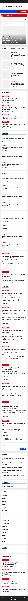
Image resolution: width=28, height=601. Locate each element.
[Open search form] (15, 11)
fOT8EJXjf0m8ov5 (7, 42)
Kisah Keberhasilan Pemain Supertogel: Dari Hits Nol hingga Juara (13, 40)
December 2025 (5, 520)
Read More (6, 268)
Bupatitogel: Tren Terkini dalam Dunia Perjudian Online (13, 387)
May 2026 (4, 504)
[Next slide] (25, 24)
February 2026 (5, 514)
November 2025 (5, 523)
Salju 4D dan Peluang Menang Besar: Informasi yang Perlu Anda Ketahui (6, 55)
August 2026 (4, 495)
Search (3, 445)
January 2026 (5, 517)
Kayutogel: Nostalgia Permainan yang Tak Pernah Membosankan (6, 84)
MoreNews (21, 597)
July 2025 (4, 535)
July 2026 (4, 498)
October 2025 (5, 526)
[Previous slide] (23, 24)
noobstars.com (14, 6)
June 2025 (4, 539)
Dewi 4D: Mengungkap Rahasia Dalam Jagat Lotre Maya (13, 424)
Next (21, 439)
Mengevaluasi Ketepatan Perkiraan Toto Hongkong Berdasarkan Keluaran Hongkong (14, 405)
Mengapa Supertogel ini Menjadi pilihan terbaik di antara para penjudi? (14, 368)
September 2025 (5, 529)
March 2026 (4, 510)
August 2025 (4, 532)
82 (17, 439)
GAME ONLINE (6, 36)
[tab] (6, 49)
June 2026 (4, 501)
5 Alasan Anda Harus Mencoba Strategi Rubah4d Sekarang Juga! (13, 350)
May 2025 (4, 542)
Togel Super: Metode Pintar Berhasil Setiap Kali (6, 74)
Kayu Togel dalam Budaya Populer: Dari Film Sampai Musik (12, 331)
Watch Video (23, 11)
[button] (2, 11)
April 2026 (4, 507)
